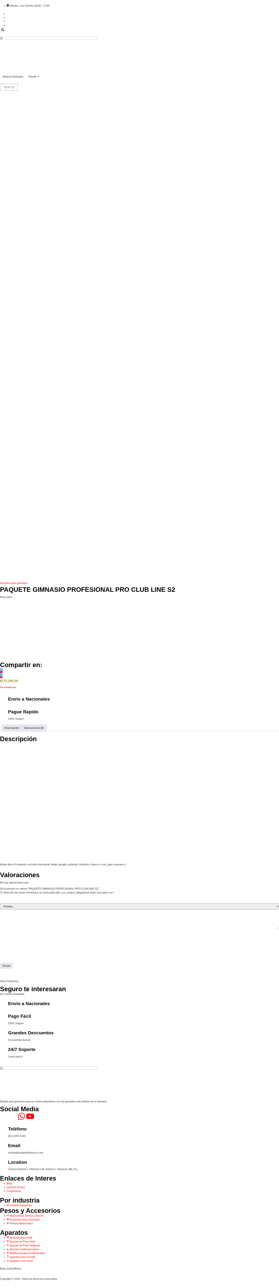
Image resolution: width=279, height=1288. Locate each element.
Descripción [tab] (12, 728)
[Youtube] (30, 1116)
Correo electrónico (14, 950)
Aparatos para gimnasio (13, 583)
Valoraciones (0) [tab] (34, 728)
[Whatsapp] (21, 1116)
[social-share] (1, 669)
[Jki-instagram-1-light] (13, 1116)
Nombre (6, 935)
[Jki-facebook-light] (4, 1116)
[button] (2, 29)
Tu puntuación (11, 899)
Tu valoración (10, 913)
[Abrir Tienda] (38, 77)
